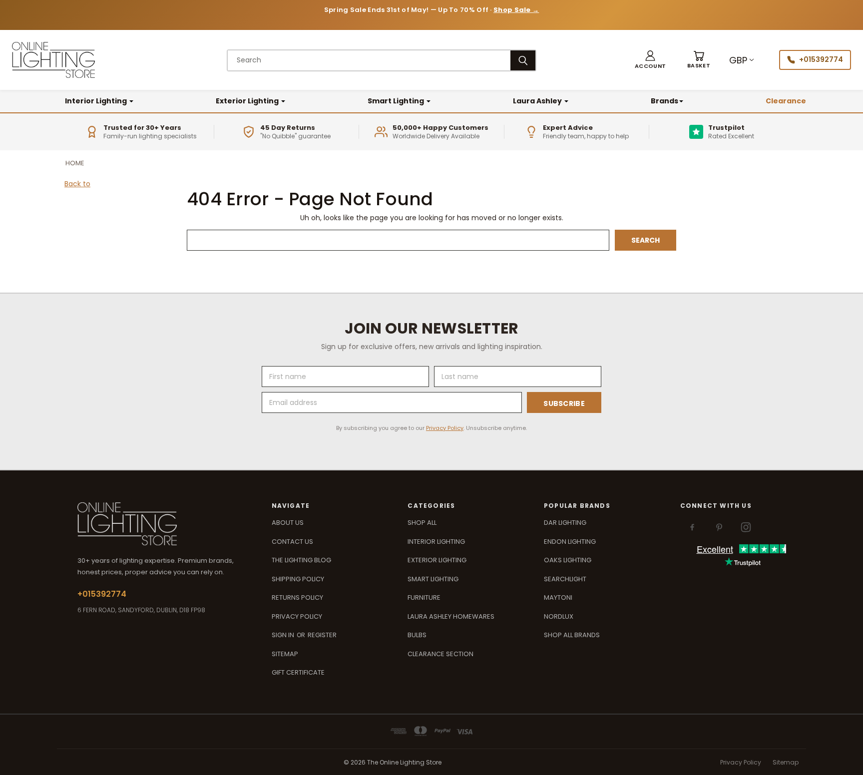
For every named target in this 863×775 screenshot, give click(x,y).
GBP (738, 60)
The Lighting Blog (301, 560)
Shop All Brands (572, 635)
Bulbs (417, 635)
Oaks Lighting (567, 560)
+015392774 (821, 59)
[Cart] (699, 60)
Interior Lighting (96, 101)
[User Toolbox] (650, 60)
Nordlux (558, 616)
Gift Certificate (298, 672)
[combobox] (369, 60)
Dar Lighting (565, 522)
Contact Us (292, 541)
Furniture (424, 597)
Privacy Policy (444, 428)
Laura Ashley (538, 101)
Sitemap (285, 654)
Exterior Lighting (248, 101)
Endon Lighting (570, 541)
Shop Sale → (516, 9)
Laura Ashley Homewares (451, 616)
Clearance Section (440, 654)
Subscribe (564, 403)
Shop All (422, 522)
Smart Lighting (397, 101)
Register (322, 635)
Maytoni (558, 597)
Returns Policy (297, 597)
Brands (664, 101)
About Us (288, 522)
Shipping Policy (298, 579)
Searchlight (565, 579)
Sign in (284, 635)
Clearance (786, 101)
